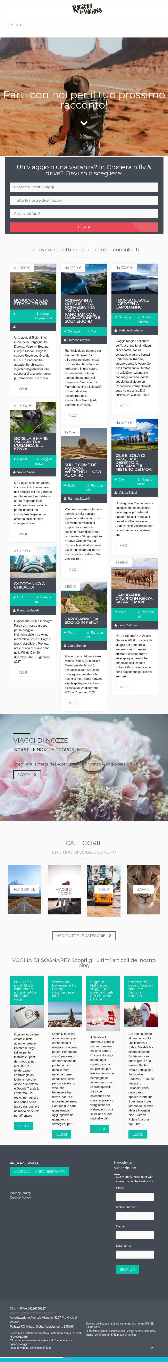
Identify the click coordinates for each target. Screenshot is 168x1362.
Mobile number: (127, 1207)
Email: (121, 1188)
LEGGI (23, 1126)
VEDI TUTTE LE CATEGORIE (81, 936)
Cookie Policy (20, 1197)
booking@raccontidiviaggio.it (32, 1313)
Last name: (124, 1245)
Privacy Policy (20, 1193)
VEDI (33, 279)
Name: (121, 1226)
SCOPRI (24, 775)
